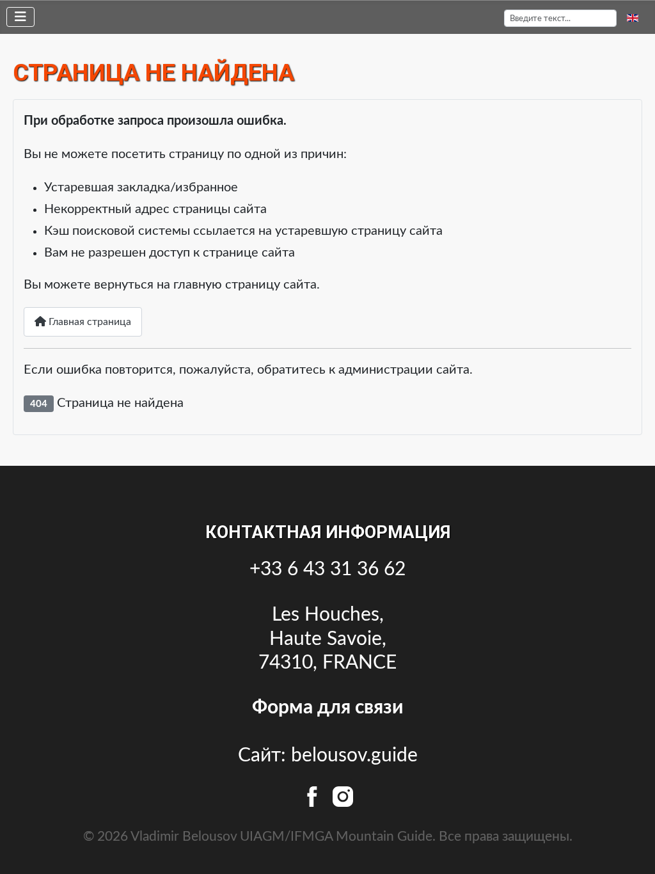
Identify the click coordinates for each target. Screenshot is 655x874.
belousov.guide (354, 755)
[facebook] (314, 795)
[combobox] (560, 19)
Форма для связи (327, 707)
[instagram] (343, 795)
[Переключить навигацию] (20, 17)
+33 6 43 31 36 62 (327, 569)
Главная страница (88, 322)
